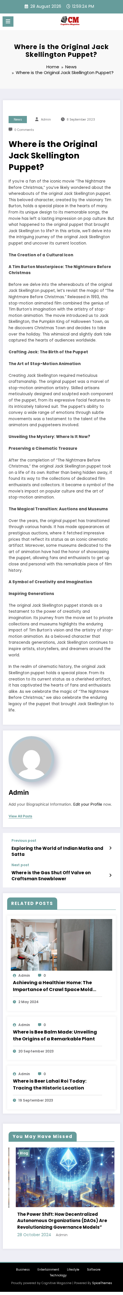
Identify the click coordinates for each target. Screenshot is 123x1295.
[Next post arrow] (110, 875)
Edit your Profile (87, 804)
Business (23, 1269)
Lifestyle (73, 1269)
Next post (20, 865)
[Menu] (8, 21)
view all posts (20, 816)
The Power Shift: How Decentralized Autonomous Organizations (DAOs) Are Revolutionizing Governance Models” (55, 1220)
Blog (17, 1153)
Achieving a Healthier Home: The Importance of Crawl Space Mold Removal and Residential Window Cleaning (54, 986)
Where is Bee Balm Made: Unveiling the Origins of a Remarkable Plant (55, 1035)
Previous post (23, 841)
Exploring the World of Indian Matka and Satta (57, 851)
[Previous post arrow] (110, 848)
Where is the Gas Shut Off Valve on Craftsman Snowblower (51, 876)
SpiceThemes (102, 1283)
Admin (46, 119)
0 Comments (24, 130)
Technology (58, 1275)
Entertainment (48, 1269)
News (18, 119)
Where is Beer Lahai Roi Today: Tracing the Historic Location (49, 1084)
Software (93, 1269)
